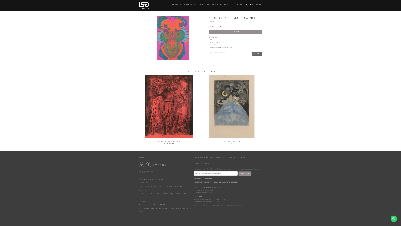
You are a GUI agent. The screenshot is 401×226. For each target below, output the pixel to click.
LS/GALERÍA (214, 21)
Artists (174, 5)
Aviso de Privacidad (201, 163)
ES (257, 5)
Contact (224, 5)
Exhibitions (186, 5)
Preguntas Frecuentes (236, 157)
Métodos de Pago (217, 157)
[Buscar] (247, 5)
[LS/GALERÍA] (144, 5)
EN (260, 5)
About (215, 5)
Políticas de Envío (201, 157)
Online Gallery (202, 5)
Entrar (241, 5)
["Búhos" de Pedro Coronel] (173, 38)
